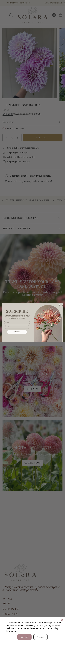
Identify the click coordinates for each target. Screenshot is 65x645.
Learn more (11, 631)
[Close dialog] (60, 305)
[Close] (62, 619)
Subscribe (17, 331)
